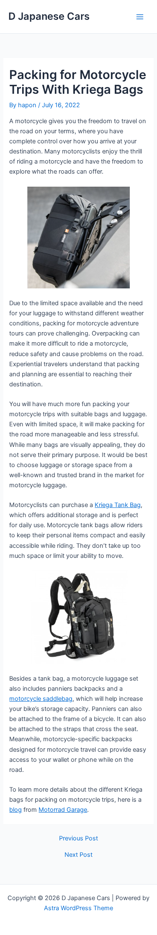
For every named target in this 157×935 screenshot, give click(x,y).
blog (15, 810)
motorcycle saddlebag (40, 699)
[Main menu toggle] (140, 17)
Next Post (78, 855)
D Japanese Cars (49, 16)
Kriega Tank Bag (118, 505)
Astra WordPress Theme (78, 908)
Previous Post (78, 838)
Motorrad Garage (63, 810)
